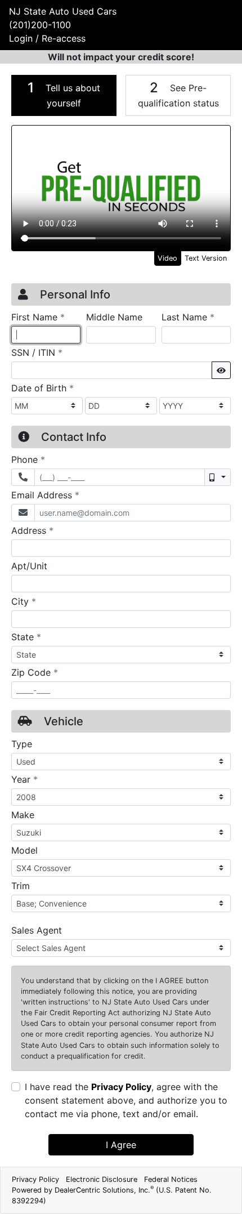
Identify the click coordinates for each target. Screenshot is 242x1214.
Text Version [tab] (206, 258)
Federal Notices (171, 1179)
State (26, 636)
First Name (38, 317)
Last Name (188, 317)
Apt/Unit (29, 566)
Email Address (45, 495)
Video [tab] (167, 258)
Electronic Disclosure (101, 1179)
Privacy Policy (121, 1086)
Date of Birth (42, 388)
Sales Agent (36, 930)
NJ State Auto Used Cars (62, 11)
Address (32, 530)
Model (24, 850)
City (23, 601)
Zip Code (34, 672)
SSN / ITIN (36, 352)
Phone (28, 459)
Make (22, 814)
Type (21, 743)
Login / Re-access (47, 38)
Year (24, 779)
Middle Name (114, 317)
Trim (20, 885)
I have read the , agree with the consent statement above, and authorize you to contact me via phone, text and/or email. (126, 1100)
